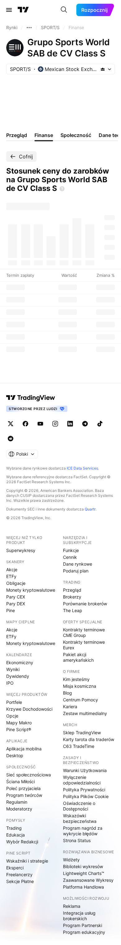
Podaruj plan (75, 570)
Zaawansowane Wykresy (88, 880)
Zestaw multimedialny (85, 713)
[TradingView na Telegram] (85, 423)
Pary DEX (15, 603)
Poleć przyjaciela (23, 788)
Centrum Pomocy (80, 699)
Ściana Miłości (20, 781)
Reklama (71, 906)
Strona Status (77, 840)
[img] (102, 69)
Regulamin (16, 802)
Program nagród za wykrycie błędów (82, 830)
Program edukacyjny (84, 932)
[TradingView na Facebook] (25, 423)
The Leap (72, 610)
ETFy (11, 576)
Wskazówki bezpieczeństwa (79, 818)
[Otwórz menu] (9, 10)
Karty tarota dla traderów (88, 739)
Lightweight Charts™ (83, 873)
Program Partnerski (82, 925)
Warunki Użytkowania (85, 770)
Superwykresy (20, 550)
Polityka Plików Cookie (86, 796)
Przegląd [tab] (16, 135)
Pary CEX (15, 596)
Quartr (90, 509)
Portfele (14, 702)
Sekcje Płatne (20, 881)
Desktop (14, 755)
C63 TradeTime (78, 746)
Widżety (71, 859)
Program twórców (24, 795)
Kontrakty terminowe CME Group (84, 632)
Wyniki (13, 669)
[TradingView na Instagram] (55, 423)
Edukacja (15, 834)
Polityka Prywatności (84, 789)
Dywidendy (17, 676)
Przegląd (72, 590)
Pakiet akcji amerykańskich (78, 657)
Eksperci (15, 867)
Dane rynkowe (77, 564)
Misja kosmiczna (79, 686)
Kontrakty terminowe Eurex (84, 644)
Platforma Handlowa (83, 887)
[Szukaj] (64, 10)
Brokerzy (72, 596)
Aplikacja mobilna (24, 748)
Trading (14, 828)
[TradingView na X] (10, 423)
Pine (10, 610)
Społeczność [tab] (75, 135)
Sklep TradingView (82, 732)
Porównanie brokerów (85, 603)
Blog (67, 693)
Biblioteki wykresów (83, 866)
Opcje (12, 715)
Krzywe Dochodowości (29, 709)
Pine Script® (18, 729)
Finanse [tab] (43, 135)
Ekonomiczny (19, 662)
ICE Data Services (82, 468)
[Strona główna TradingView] (23, 10)
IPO (10, 683)
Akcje (11, 569)
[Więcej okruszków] (29, 27)
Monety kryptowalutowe (30, 590)
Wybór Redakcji (22, 841)
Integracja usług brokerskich (79, 915)
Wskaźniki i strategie (27, 860)
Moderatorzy (19, 808)
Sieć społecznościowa (28, 774)
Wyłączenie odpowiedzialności (82, 780)
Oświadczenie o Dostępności (79, 806)
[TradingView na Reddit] (10, 438)
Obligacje (15, 583)
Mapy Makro (19, 722)
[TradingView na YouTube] (40, 423)
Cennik (70, 557)
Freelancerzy (19, 874)
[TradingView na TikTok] (100, 423)
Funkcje (71, 550)
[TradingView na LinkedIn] (70, 423)
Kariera (70, 706)
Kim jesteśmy (76, 679)
